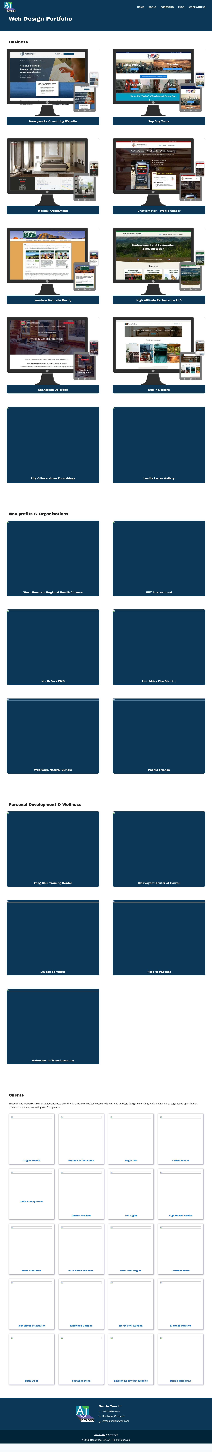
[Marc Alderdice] (31, 1228)
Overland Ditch (180, 1270)
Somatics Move (81, 1381)
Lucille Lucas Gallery (159, 478)
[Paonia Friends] (159, 700)
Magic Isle (131, 1160)
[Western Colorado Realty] (53, 294)
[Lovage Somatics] (53, 901)
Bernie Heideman (180, 1381)
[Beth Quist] (31, 1338)
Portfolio (167, 7)
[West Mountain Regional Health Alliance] (53, 522)
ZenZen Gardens (81, 1215)
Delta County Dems (31, 1201)
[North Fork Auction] (131, 1283)
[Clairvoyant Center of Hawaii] (159, 813)
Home (140, 7)
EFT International (159, 592)
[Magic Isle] (131, 1117)
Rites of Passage (159, 971)
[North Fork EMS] (53, 611)
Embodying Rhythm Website (131, 1381)
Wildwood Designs (81, 1326)
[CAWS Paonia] (180, 1117)
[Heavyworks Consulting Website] (53, 116)
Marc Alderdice (31, 1270)
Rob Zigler (131, 1215)
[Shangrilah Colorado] (53, 384)
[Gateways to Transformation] (53, 990)
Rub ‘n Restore (159, 389)
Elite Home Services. (81, 1270)
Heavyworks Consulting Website (53, 121)
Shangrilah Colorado (53, 389)
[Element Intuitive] (180, 1283)
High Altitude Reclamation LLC (159, 300)
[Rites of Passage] (159, 901)
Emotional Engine (130, 1270)
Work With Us (197, 7)
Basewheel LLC (99, 1435)
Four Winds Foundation (31, 1326)
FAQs (181, 7)
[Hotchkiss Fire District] (159, 611)
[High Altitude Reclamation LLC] (159, 294)
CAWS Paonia (180, 1160)
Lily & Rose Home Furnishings (53, 478)
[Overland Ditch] (180, 1228)
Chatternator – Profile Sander (159, 210)
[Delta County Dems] (31, 1172)
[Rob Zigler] (131, 1172)
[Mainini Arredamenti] (53, 205)
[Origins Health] (31, 1117)
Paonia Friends (159, 769)
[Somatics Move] (81, 1338)
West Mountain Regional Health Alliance (53, 592)
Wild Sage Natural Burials (53, 769)
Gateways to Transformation (53, 1060)
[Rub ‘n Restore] (159, 384)
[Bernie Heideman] (180, 1338)
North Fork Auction (131, 1326)
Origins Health (31, 1160)
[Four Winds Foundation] (31, 1283)
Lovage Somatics (53, 971)
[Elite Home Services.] (81, 1228)
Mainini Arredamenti (53, 210)
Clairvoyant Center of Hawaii (159, 883)
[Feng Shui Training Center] (53, 813)
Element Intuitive (180, 1326)
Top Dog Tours (159, 121)
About (152, 7)
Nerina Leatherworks (81, 1160)
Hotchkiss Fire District (159, 681)
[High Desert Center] (180, 1172)
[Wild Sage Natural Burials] (53, 700)
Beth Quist (31, 1381)
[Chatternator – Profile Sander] (159, 205)
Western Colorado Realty (53, 300)
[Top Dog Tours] (159, 116)
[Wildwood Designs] (81, 1283)
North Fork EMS (53, 681)
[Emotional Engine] (131, 1228)
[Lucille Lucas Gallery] (159, 408)
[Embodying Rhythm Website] (131, 1338)
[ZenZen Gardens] (81, 1172)
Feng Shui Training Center (53, 883)
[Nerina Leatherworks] (81, 1117)
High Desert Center (180, 1215)
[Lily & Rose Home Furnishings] (53, 408)
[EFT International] (159, 522)
